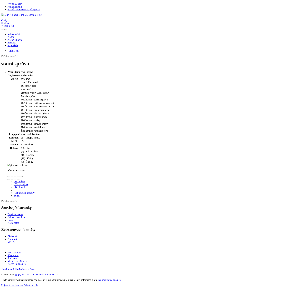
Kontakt (12, 42)
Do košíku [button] (19, 181)
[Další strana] (18, 179)
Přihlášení (13, 50)
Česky (4, 20)
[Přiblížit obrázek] (9, 176)
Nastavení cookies (17, 264)
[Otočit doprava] (12, 179)
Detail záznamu (15, 214)
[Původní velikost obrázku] (15, 176)
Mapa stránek (14, 252)
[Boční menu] (2, 29)
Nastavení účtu (15, 39)
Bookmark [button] (20, 187)
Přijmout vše (7, 285)
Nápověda (13, 45)
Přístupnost (13, 255)
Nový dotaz (13, 223)
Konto (11, 37)
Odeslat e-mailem (16, 217)
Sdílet (16, 195)
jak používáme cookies (109, 280)
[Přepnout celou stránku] (18, 176)
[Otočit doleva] (9, 179)
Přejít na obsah (15, 4)
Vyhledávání (14, 34)
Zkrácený (12, 236)
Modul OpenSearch (17, 261)
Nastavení (19, 285)
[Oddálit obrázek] (12, 176)
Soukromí (12, 258)
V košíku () (7, 26)
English (5, 23)
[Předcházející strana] (15, 179)
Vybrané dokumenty (24, 192)
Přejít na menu (15, 6)
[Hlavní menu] (5, 29)
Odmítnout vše (31, 285)
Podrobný (12, 239)
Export (11, 220)
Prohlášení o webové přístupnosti (24, 9)
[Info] (21, 176)
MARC (11, 242)
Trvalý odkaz (21, 184)
